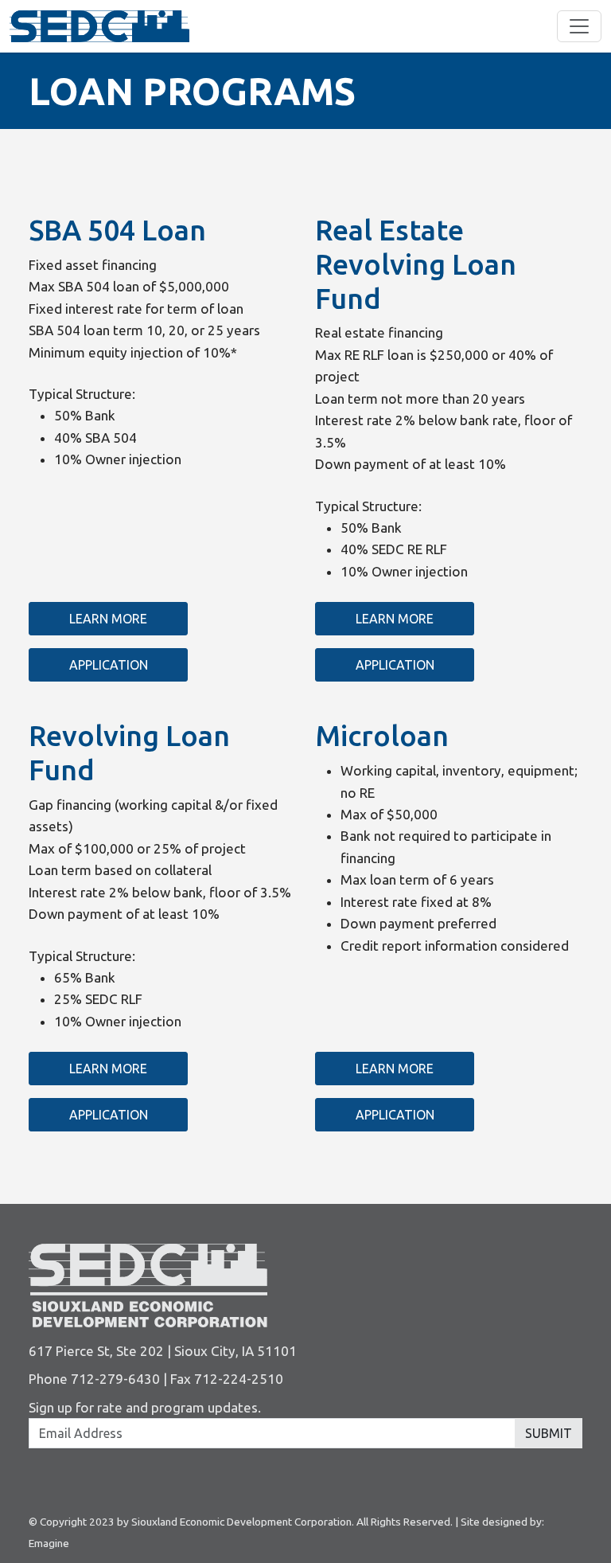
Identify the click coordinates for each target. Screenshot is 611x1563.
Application (108, 665)
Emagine (49, 1543)
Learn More (108, 619)
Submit (548, 1433)
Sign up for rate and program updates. (145, 1407)
